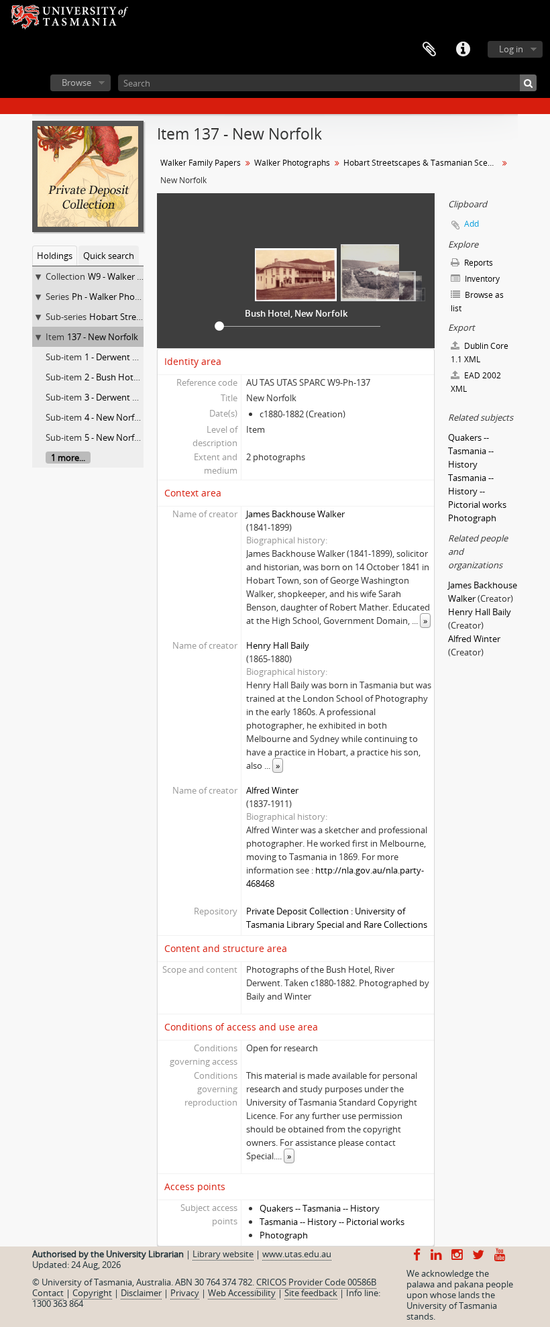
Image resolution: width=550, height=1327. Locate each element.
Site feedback (310, 1293)
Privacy (184, 1293)
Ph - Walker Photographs (121, 296)
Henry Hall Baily (277, 645)
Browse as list (477, 301)
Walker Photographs (292, 162)
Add (471, 223)
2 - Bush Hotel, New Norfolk (140, 377)
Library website (223, 1254)
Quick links (463, 49)
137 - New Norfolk (102, 337)
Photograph (284, 1235)
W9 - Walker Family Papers (140, 276)
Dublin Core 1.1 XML (479, 352)
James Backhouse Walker (295, 514)
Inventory (481, 278)
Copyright (92, 1293)
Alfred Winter (272, 790)
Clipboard (429, 49)
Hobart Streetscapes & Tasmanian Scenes (422, 162)
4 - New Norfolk (115, 417)
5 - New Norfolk (115, 437)
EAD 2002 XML (476, 382)
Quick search (108, 256)
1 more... (68, 458)
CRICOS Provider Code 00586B (316, 1282)
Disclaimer (141, 1293)
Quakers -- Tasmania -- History (320, 1208)
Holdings (54, 256)
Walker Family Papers (200, 162)
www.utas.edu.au (296, 1254)
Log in (511, 49)
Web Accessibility (242, 1293)
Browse (76, 82)
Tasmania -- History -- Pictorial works (332, 1222)
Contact (48, 1293)
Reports (477, 262)
